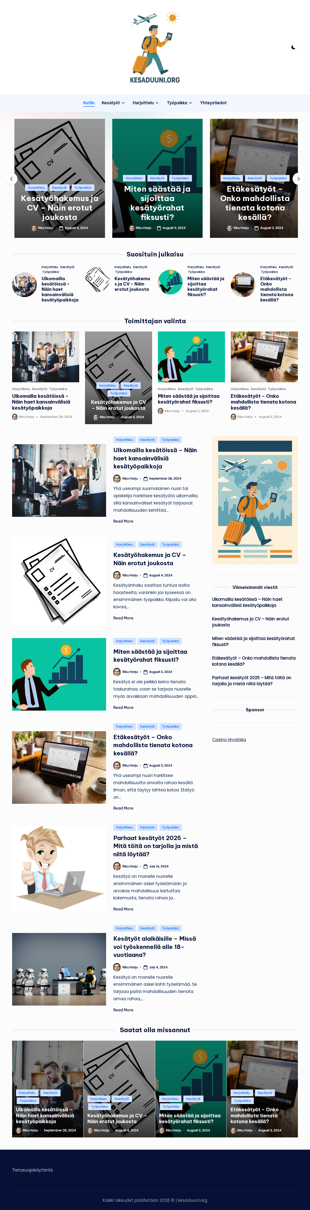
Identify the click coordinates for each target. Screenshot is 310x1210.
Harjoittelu (34, 188)
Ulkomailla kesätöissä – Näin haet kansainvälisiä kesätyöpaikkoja (60, 289)
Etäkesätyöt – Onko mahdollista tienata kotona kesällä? (252, 203)
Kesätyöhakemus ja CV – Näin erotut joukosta (57, 207)
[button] (57, 233)
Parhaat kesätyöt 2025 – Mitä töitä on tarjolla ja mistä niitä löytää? (155, 846)
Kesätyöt (57, 188)
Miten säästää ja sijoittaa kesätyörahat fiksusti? (155, 203)
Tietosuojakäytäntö (32, 1170)
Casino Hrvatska (229, 740)
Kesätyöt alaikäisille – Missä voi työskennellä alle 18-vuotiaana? (154, 946)
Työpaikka (80, 188)
